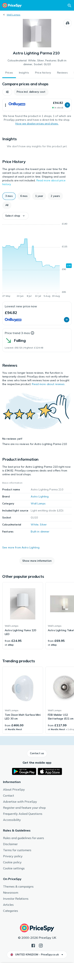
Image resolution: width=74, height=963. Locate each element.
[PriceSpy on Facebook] (33, 945)
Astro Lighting (40, 496)
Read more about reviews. (48, 384)
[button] (7, 92)
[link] (22, 615)
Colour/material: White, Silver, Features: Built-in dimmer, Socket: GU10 (37, 62)
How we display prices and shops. (36, 123)
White (35, 524)
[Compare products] (67, 23)
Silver (43, 524)
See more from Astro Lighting (20, 547)
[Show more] (5, 105)
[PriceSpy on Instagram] (41, 945)
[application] (37, 260)
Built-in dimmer (40, 531)
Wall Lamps (13, 14)
